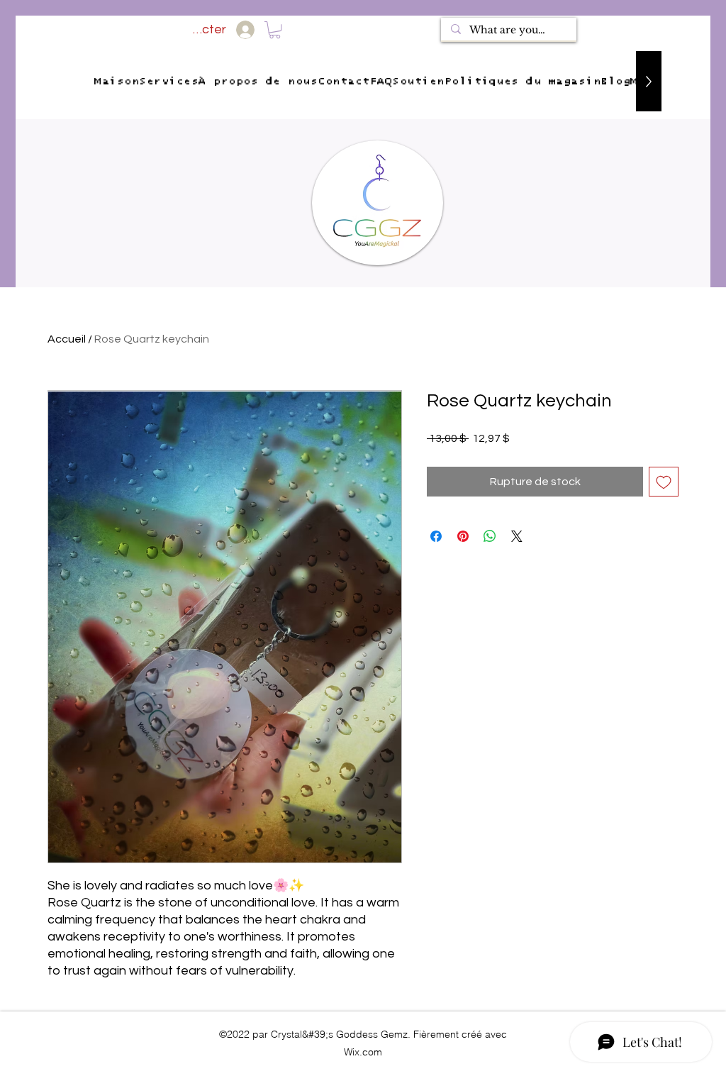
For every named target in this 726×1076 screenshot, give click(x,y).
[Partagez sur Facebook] (436, 536)
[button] (274, 29)
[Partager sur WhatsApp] (489, 536)
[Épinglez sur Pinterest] (462, 536)
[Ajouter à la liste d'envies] (663, 482)
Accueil (67, 339)
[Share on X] (516, 536)
